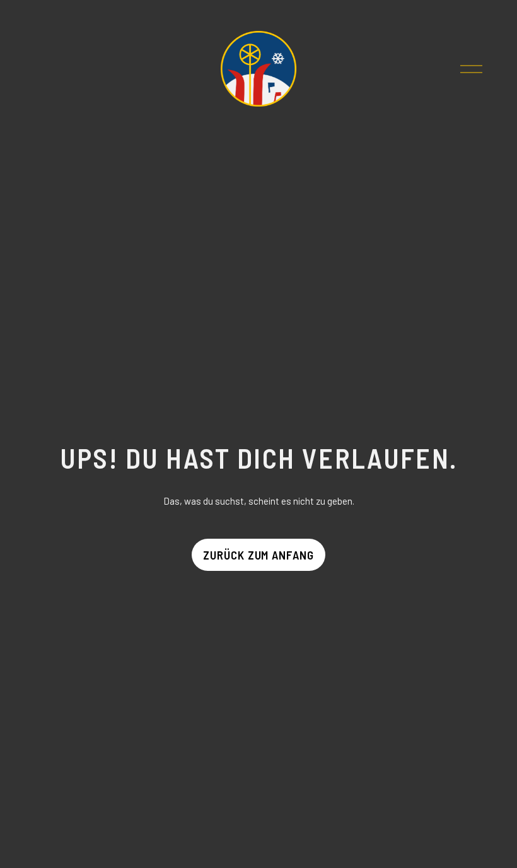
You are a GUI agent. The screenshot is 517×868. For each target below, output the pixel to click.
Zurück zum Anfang (258, 555)
